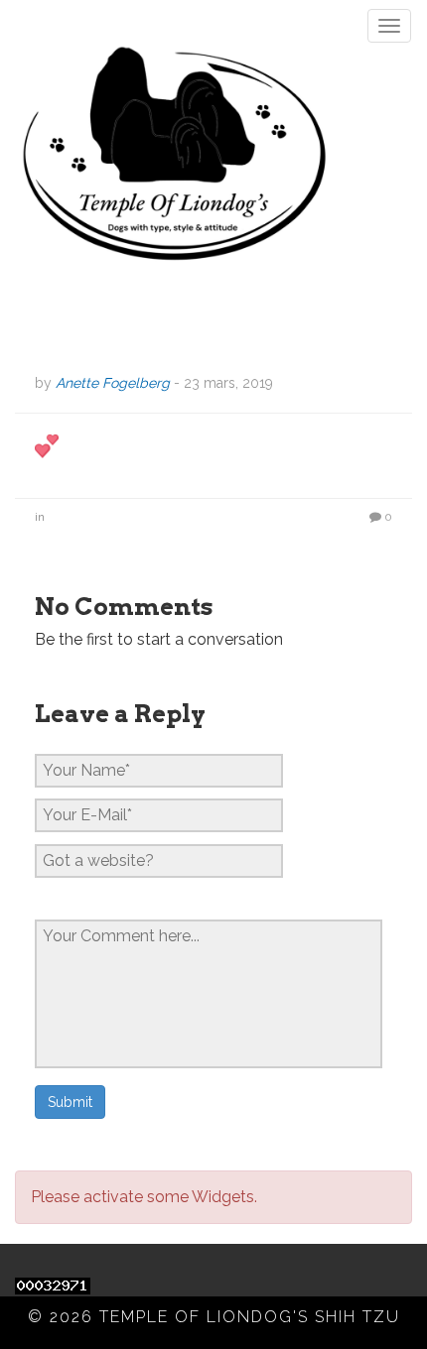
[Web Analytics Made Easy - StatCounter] (52, 1284)
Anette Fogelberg (113, 383)
